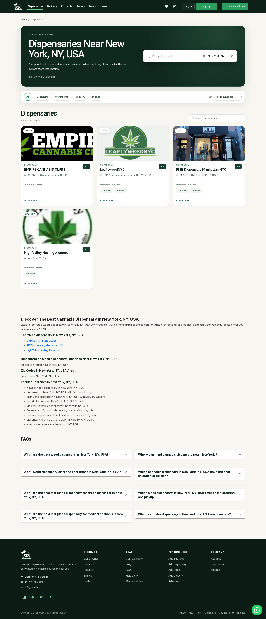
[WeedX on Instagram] (41, 597)
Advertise (174, 581)
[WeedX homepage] (18, 6)
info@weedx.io (33, 587)
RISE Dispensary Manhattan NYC (201, 169)
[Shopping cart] (174, 6)
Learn (103, 6)
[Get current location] (232, 56)
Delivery (52, 6)
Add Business (176, 558)
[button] (76, 454)
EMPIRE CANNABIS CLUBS (44, 169)
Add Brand (174, 569)
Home (24, 19)
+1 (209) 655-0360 (34, 582)
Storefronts (61, 96)
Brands (80, 6)
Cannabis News (135, 558)
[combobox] (163, 56)
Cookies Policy (226, 613)
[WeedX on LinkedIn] (24, 597)
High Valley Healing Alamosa (46, 253)
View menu (57, 200)
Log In (188, 6)
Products (66, 6)
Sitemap (216, 569)
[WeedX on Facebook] (32, 597)
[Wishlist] (166, 6)
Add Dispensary (177, 564)
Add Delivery (175, 575)
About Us (216, 558)
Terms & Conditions (206, 613)
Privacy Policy (186, 613)
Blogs (129, 564)
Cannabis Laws (134, 581)
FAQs (129, 569)
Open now (42, 96)
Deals (92, 6)
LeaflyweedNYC (112, 169)
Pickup (96, 96)
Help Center (133, 575)
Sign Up (206, 6)
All (27, 96)
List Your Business (234, 6)
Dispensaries (35, 6)
